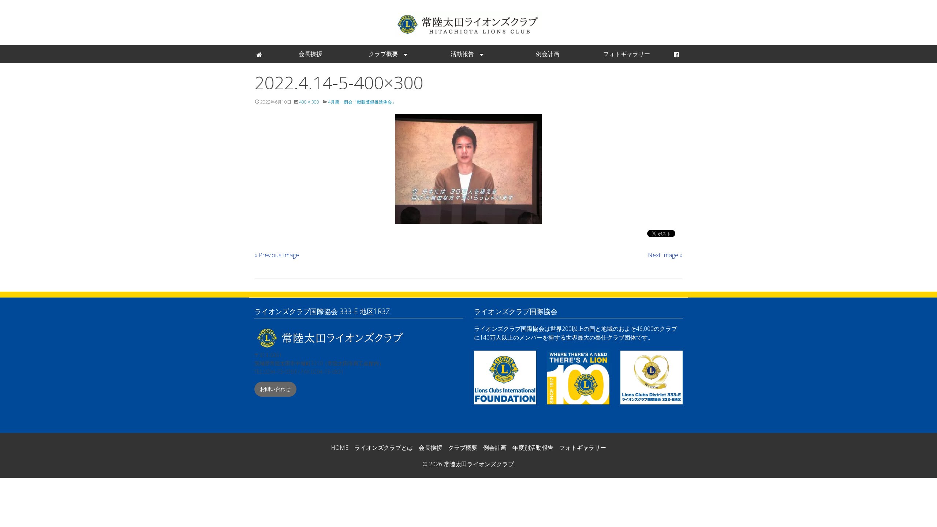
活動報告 (462, 54)
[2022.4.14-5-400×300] (468, 169)
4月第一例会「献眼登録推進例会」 (362, 102)
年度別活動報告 (532, 448)
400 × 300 (309, 102)
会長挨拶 (310, 54)
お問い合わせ (275, 388)
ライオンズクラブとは (383, 448)
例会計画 (547, 54)
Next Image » (665, 255)
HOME (339, 448)
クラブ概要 (383, 54)
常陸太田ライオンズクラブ (468, 24)
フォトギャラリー (626, 54)
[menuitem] (260, 54)
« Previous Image (276, 255)
